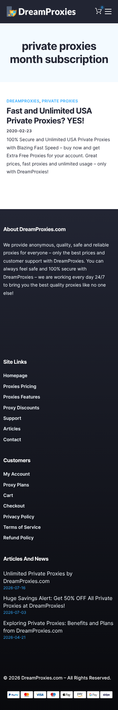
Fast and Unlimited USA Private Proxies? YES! (49, 115)
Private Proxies (60, 100)
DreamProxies (23, 100)
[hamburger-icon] (108, 11)
